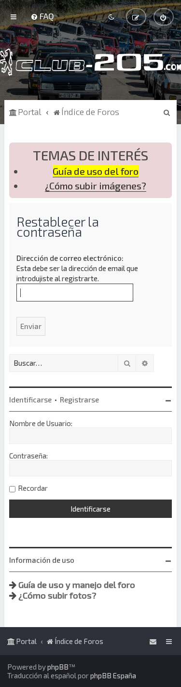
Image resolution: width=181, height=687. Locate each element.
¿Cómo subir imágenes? (95, 185)
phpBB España (113, 675)
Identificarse (30, 399)
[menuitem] (42, 16)
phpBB (58, 666)
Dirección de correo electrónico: (70, 258)
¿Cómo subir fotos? (57, 595)
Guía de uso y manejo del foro (76, 584)
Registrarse (79, 399)
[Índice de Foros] (90, 62)
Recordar (33, 488)
